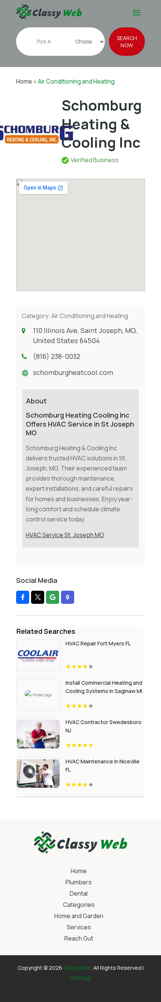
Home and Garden (78, 916)
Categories (79, 905)
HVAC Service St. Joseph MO (65, 535)
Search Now (127, 41)
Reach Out (78, 939)
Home (24, 81)
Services (79, 927)
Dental (79, 894)
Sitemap (80, 977)
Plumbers (79, 883)
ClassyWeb (77, 967)
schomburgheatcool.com (73, 372)
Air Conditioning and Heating (76, 81)
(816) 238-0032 (56, 356)
